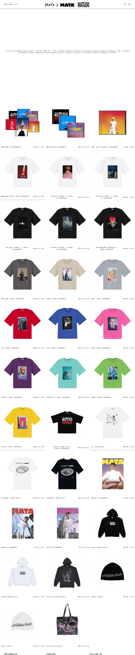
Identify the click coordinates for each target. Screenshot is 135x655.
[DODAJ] (42, 142)
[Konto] (125, 4)
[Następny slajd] (132, 274)
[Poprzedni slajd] (93, 274)
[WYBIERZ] (42, 191)
